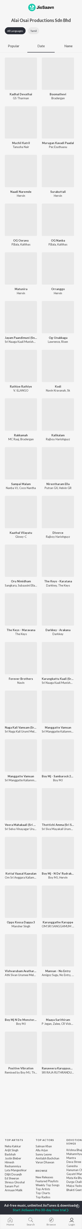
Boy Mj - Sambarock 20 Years (58, 776)
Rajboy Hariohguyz (58, 439)
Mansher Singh (21, 926)
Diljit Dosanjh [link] (13, 1174)
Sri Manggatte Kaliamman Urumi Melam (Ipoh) (34, 780)
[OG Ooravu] (21, 220)
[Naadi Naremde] (21, 171)
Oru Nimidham (21, 581)
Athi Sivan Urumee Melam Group (26, 975)
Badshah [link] (10, 1154)
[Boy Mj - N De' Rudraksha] (58, 853)
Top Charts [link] (43, 1193)
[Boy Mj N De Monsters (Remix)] (21, 999)
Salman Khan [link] (44, 1146)
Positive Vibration (20, 1068)
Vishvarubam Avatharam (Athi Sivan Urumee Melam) (21, 971)
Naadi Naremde (20, 191)
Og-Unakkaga (58, 337)
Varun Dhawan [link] (45, 1162)
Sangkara (11, 585)
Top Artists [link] (43, 1189)
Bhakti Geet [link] (74, 1190)
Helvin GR (65, 488)
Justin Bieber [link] (13, 1158)
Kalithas (25, 244)
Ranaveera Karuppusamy (58, 1068)
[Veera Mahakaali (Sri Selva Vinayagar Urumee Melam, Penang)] (21, 804)
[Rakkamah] (21, 414)
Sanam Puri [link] (12, 1186)
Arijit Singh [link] (11, 1150)
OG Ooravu (21, 240)
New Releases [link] (44, 1177)
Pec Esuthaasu (58, 147)
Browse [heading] (41, 1170)
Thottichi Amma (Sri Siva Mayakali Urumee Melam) (58, 825)
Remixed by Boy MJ (17, 1072)
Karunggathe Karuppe (58, 922)
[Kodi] (58, 366)
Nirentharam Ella (58, 484)
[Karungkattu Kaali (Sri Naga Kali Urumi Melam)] (58, 658)
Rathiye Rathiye (21, 386)
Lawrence (54, 341)
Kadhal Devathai (21, 94)
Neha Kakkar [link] (13, 1146)
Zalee (56, 1023)
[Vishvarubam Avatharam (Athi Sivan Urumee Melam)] (21, 950)
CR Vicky (66, 1023)
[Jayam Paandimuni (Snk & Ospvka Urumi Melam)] (21, 317)
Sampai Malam (21, 484)
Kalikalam (58, 435)
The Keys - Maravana (21, 630)
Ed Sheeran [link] (12, 1178)
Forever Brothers (21, 678)
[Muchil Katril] (21, 122)
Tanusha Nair (21, 147)
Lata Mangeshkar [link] (16, 1170)
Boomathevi (58, 94)
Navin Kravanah (56, 390)
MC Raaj (13, 439)
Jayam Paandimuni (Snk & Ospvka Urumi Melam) (21, 337)
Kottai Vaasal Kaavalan (21, 873)
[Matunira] (21, 268)
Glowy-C (21, 536)
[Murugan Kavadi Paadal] (58, 122)
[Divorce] (58, 512)
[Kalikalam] (58, 414)
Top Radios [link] (43, 1197)
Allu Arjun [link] (42, 1150)
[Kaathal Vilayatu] (21, 512)
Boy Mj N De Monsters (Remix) (21, 1019)
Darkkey (51, 585)
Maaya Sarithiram (58, 1019)
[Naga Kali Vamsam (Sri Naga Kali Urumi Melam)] (21, 707)
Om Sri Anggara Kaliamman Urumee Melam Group (37, 877)
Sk (68, 390)
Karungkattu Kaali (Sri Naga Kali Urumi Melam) (58, 678)
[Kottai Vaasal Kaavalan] (21, 853)
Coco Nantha (27, 488)
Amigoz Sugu (50, 975)
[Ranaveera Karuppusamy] (58, 1048)
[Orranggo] (58, 268)
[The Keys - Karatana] (58, 561)
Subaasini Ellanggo (29, 585)
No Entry (64, 975)
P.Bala (15, 244)
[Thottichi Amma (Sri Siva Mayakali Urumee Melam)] (58, 804)
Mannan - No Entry (58, 971)
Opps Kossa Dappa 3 (21, 922)
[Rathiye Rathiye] (21, 366)
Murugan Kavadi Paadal (58, 143)
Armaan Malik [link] (14, 1190)
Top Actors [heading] (45, 1140)
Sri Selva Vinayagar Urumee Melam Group (31, 829)
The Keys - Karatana (58, 581)
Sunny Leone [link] (44, 1154)
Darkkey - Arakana (57, 630)
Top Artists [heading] (14, 1140)
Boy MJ (58, 780)
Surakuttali (58, 191)
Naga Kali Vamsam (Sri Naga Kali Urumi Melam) (21, 727)
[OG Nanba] (58, 220)
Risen (64, 341)
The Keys (64, 585)
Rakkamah (21, 435)
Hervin (21, 195)
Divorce (57, 532)
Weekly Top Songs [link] (47, 1185)
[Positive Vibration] (21, 1048)
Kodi (58, 386)
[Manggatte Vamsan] (58, 707)
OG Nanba (58, 240)
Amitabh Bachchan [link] (47, 1158)
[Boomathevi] (58, 74)
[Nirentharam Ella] (58, 463)
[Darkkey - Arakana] (58, 609)
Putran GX (51, 488)
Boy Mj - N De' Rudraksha (58, 873)
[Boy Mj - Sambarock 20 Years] (58, 755)
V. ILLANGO (20, 390)
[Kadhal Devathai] (21, 74)
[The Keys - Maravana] (21, 609)
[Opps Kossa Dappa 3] (21, 902)
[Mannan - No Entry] (58, 950)
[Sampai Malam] (21, 463)
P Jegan (47, 1023)
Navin (20, 682)
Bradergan (58, 98)
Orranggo (58, 289)
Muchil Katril (21, 143)
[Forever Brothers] (21, 658)
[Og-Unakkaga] (58, 317)
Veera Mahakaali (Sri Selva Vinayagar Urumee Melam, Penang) (21, 825)
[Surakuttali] (58, 171)
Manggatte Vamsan (58, 727)
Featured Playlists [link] (47, 1181)
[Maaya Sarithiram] (58, 999)
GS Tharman (21, 98)
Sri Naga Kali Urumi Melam (21, 731)
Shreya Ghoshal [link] (15, 1182)
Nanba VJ (12, 488)
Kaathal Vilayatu (21, 532)
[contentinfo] (41, 1171)
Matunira (21, 289)
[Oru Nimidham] (21, 561)
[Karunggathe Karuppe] (58, 902)
